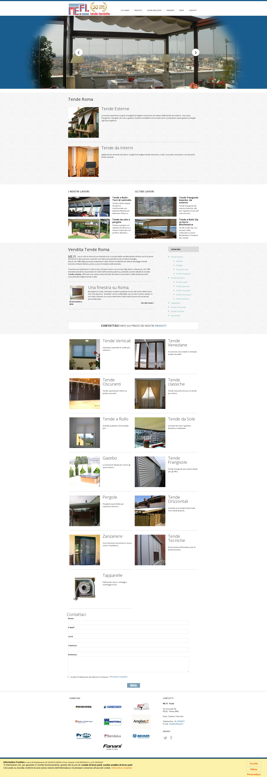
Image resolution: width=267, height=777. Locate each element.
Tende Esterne (115, 108)
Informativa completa (118, 676)
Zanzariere (175, 315)
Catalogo (176, 249)
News (181, 10)
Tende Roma (80, 99)
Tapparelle (175, 303)
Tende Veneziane (183, 294)
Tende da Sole (182, 269)
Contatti (192, 10)
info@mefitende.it (176, 724)
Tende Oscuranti (183, 290)
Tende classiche (183, 286)
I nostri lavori (78, 191)
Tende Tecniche (177, 311)
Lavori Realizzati (154, 10)
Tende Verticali (182, 299)
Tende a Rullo (182, 282)
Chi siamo (125, 10)
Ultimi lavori (144, 191)
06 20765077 (179, 721)
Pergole (179, 265)
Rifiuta (253, 769)
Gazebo (179, 261)
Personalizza (254, 774)
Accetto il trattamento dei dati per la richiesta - (99, 677)
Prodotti (138, 10)
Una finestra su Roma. (108, 287)
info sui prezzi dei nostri (133, 325)
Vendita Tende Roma (88, 249)
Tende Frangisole (183, 273)
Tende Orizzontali (178, 307)
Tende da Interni (117, 148)
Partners (170, 10)
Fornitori (75, 698)
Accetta (254, 763)
